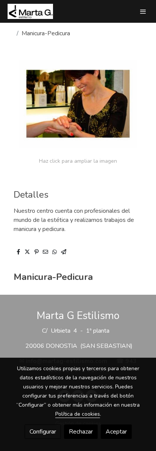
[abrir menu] (143, 11)
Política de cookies (77, 414)
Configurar (43, 431)
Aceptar (116, 431)
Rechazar (81, 431)
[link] (30, 11)
